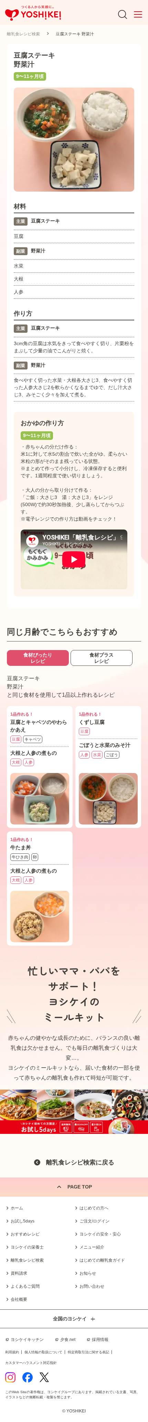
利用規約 (12, 1352)
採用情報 (100, 1339)
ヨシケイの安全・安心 (100, 1234)
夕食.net (67, 1339)
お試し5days (22, 1221)
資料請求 (19, 1273)
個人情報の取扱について (43, 1352)
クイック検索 (132, 1401)
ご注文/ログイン (94, 1221)
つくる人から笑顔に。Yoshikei (33, 13)
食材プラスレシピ (101, 658)
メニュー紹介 (92, 1247)
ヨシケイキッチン (27, 1339)
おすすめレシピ (25, 1234)
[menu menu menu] (138, 14)
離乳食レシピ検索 (23, 34)
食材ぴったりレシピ (37, 658)
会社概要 (19, 1299)
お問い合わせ (92, 1286)
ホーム (17, 1208)
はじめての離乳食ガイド (102, 1260)
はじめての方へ (94, 1208)
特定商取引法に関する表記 (88, 1352)
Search (122, 14)
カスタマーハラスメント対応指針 (31, 1363)
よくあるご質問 (25, 1286)
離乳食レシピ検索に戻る (80, 1162)
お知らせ (88, 1273)
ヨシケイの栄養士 (27, 1247)
